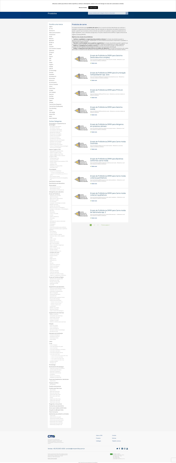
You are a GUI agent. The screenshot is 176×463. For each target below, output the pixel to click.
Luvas (50, 343)
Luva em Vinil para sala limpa (57, 357)
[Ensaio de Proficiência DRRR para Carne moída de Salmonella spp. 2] (81, 214)
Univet (50, 110)
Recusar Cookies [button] (83, 7)
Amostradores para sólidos (56, 131)
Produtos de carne (54, 252)
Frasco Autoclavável (54, 318)
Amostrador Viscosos (55, 128)
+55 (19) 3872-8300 (59, 448)
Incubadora (52, 374)
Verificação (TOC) (54, 167)
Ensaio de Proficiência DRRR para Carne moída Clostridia (108, 143)
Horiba (50, 62)
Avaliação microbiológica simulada (57, 203)
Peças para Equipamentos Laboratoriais (59, 379)
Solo (51, 261)
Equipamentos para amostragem (57, 140)
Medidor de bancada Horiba (57, 301)
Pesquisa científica (53, 383)
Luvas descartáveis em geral (56, 346)
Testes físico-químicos (55, 264)
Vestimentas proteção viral (56, 424)
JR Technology (52, 70)
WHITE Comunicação (59, 455)
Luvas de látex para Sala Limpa (57, 358)
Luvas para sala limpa (55, 354)
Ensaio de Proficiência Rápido (56, 277)
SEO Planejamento (56, 456)
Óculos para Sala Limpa (55, 394)
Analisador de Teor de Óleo (56, 289)
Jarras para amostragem (55, 147)
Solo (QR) (52, 284)
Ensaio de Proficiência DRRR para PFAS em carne (106, 91)
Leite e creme (53, 239)
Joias (51, 237)
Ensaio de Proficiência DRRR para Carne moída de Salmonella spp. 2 (108, 211)
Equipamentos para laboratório (56, 286)
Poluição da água (53, 249)
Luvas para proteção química (56, 352)
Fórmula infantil (53, 233)
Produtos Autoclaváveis (55, 386)
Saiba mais (94, 63)
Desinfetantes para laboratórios (57, 183)
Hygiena (51, 64)
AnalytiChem (52, 34)
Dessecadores (52, 185)
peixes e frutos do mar (55, 248)
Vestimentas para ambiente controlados (59, 414)
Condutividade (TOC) (54, 158)
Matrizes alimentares (54, 242)
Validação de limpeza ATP (55, 377)
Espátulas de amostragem (56, 141)
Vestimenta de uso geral (55, 417)
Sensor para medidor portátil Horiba (57, 408)
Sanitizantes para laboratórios (56, 406)
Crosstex (51, 46)
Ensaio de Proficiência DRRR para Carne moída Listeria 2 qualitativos (108, 194)
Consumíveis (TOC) (54, 159)
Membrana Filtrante (54, 309)
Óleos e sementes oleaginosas (57, 245)
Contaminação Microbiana (55, 369)
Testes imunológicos (54, 266)
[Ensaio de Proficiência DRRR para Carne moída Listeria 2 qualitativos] (81, 197)
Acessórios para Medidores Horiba (57, 288)
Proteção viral (53, 362)
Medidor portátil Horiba (56, 304)
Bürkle (50, 44)
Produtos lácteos (53, 255)
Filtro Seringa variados (55, 176)
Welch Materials (53, 118)
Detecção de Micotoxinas (55, 372)
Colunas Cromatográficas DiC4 (57, 172)
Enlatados (52, 225)
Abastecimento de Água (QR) (56, 278)
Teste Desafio (53, 339)
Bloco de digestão (54, 292)
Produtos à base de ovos (55, 251)
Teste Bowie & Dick (54, 338)
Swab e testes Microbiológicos (56, 310)
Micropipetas (53, 384)
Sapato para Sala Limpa (55, 399)
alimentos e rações (54, 200)
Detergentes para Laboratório (56, 192)
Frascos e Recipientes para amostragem (59, 146)
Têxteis (51, 269)
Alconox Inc (52, 30)
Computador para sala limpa (56, 315)
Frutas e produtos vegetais (56, 234)
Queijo (51, 257)
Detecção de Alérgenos (55, 371)
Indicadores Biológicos (55, 335)
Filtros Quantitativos (54, 328)
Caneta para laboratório (55, 294)
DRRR (50, 54)
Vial (50, 179)
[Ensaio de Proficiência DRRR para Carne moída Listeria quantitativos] (81, 179)
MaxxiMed (51, 74)
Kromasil (51, 72)
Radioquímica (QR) (54, 283)
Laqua (50, 341)
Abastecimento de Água (55, 195)
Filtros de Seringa (54, 325)
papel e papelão (53, 246)
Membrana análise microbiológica (57, 330)
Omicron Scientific (53, 84)
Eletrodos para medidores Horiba (57, 297)
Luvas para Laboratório (55, 351)
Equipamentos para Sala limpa (56, 312)
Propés (51, 397)
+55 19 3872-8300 (116, 457)
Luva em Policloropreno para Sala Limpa (59, 355)
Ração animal (53, 258)
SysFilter (51, 96)
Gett (50, 60)
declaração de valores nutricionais (57, 221)
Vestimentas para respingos (56, 421)
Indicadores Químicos (54, 336)
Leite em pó (52, 240)
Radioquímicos (53, 260)
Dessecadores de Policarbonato (57, 190)
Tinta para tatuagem (54, 270)
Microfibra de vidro (54, 331)
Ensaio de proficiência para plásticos (58, 227)
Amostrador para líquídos (55, 126)
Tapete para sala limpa (55, 402)
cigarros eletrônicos (54, 216)
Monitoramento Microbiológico (56, 366)
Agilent (51, 26)
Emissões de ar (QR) (54, 280)
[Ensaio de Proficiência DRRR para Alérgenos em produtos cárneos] (81, 128)
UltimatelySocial (94, 462)
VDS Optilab (52, 112)
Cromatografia (52, 169)
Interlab (51, 66)
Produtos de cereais (54, 254)
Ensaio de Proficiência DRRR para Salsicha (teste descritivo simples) (106, 56)
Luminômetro (53, 306)
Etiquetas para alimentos (55, 143)
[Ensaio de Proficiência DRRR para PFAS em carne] (81, 93)
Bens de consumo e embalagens (57, 207)
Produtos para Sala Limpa (55, 388)
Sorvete (51, 263)
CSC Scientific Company (55, 48)
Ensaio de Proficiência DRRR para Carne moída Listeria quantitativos (108, 177)
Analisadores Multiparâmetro (56, 291)
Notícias (114, 438)
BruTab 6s (51, 42)
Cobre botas (52, 415)
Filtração (51, 323)
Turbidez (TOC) (53, 162)
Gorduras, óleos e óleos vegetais (57, 236)
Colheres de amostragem (55, 135)
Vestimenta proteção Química (56, 418)
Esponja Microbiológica (55, 299)
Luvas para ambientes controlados (57, 349)
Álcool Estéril (53, 390)
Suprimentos (53, 381)
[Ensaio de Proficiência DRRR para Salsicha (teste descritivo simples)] (81, 59)
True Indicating (52, 108)
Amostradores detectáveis (56, 129)
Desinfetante (53, 222)
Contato (114, 435)
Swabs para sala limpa (55, 400)
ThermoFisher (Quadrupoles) (56, 106)
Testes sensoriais (54, 267)
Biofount (51, 38)
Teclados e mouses (54, 320)
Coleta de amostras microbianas (57, 368)
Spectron (51, 94)
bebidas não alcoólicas (55, 206)
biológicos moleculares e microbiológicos (59, 209)
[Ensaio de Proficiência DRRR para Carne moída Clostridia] (81, 145)
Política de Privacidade (52, 458)
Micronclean (52, 78)
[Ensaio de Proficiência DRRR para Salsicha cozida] (81, 111)
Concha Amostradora (54, 137)
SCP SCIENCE (52, 92)
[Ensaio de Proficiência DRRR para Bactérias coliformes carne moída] (81, 162)
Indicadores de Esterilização (56, 333)
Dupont (51, 56)
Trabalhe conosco (116, 441)
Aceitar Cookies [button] (93, 7)
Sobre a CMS (99, 435)
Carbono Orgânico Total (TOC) (56, 154)
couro (51, 219)
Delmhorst (51, 50)
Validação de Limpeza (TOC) (56, 166)
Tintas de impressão (54, 272)
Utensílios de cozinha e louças (56, 273)
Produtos (98, 438)
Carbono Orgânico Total (55, 149)
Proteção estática (54, 361)
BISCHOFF (51, 40)
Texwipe (51, 102)
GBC (50, 58)
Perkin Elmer (52, 88)
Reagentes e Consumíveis (55, 404)
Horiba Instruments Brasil (55, 300)
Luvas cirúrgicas (53, 345)
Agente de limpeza (54, 197)
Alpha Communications (54, 32)
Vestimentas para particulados (57, 420)
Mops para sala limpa (54, 393)
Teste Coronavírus (53, 412)
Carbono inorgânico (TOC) (55, 152)
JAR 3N (51, 68)
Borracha (52, 210)
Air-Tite (51, 28)
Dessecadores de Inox (55, 188)
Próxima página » (105, 225)
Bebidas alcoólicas (54, 204)
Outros (50, 86)
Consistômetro (53, 295)
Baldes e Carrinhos (54, 314)
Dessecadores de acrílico (55, 187)
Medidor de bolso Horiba (56, 303)
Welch (50, 116)
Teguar (50, 100)
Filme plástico (53, 231)
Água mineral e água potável (56, 198)
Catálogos (98, 441)
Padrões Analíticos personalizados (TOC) (59, 161)
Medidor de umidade (54, 307)
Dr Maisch (51, 52)
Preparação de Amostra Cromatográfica (59, 178)
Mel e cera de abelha (54, 243)
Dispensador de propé (55, 317)
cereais (51, 215)
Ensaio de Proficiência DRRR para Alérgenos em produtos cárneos (107, 125)
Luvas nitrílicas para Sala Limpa (57, 359)
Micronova (51, 80)
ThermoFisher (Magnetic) (55, 104)
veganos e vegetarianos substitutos (58, 275)
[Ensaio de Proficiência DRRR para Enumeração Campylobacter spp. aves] (81, 76)
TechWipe (51, 98)
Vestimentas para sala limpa (56, 423)
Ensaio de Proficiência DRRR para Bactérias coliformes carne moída (106, 160)
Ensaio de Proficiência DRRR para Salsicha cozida (106, 108)
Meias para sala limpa (55, 391)
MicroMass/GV (52, 76)
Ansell (50, 36)
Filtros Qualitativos (54, 327)
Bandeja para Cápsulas (55, 132)
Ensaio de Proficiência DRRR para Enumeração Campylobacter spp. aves (108, 74)
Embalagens (52, 224)
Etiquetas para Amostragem (56, 144)
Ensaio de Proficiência (54, 194)
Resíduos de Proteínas (55, 376)
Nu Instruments (53, 82)
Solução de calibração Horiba (56, 410)
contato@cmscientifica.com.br (75, 448)
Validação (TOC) (53, 164)
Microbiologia (52, 364)
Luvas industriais (53, 348)
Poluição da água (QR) (55, 281)
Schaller (51, 90)
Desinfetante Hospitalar (55, 181)
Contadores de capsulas (55, 138)
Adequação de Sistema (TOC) (56, 151)
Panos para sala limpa (55, 396)
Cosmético (52, 218)
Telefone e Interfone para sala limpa (58, 321)
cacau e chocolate (54, 213)
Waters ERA (52, 114)
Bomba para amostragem (55, 134)
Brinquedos (52, 212)
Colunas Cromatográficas (55, 171)
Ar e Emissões (53, 201)
